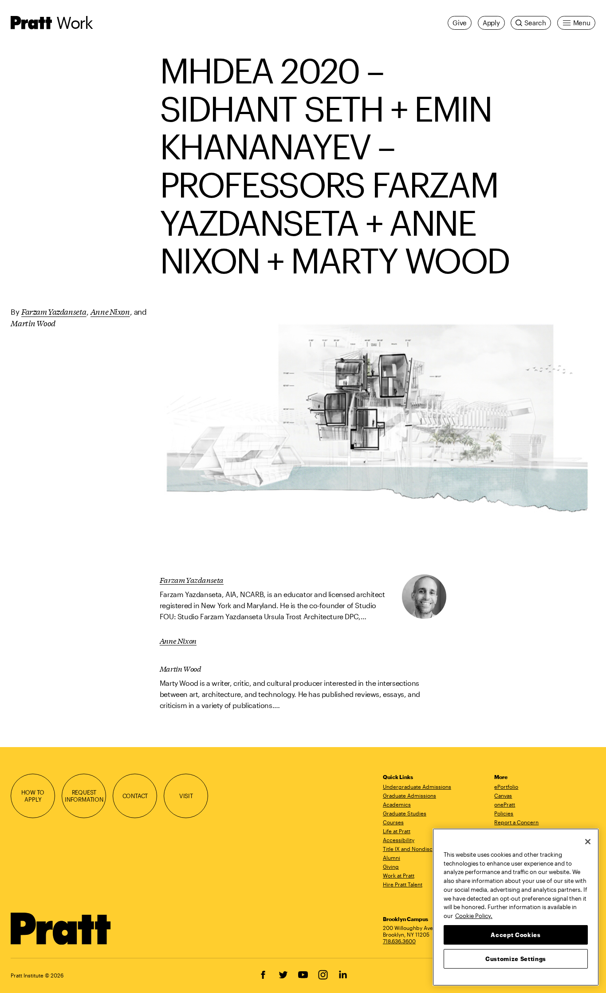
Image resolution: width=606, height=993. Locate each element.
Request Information (84, 796)
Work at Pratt (398, 875)
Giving (391, 866)
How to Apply (32, 796)
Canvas (503, 795)
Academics (397, 804)
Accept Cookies (515, 934)
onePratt (504, 804)
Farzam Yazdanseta (54, 311)
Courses (393, 822)
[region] (516, 907)
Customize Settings (515, 958)
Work (74, 22)
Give (460, 23)
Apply (491, 23)
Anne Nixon (110, 311)
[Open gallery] (377, 427)
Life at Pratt (396, 831)
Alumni (391, 858)
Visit (186, 795)
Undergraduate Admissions (417, 786)
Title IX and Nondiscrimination (420, 849)
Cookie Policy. (473, 915)
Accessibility (398, 840)
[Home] (61, 929)
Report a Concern (516, 822)
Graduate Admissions (409, 795)
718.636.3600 (399, 941)
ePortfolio (506, 786)
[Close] (588, 841)
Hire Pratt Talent (402, 884)
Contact (135, 795)
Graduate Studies (404, 813)
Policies (503, 813)
